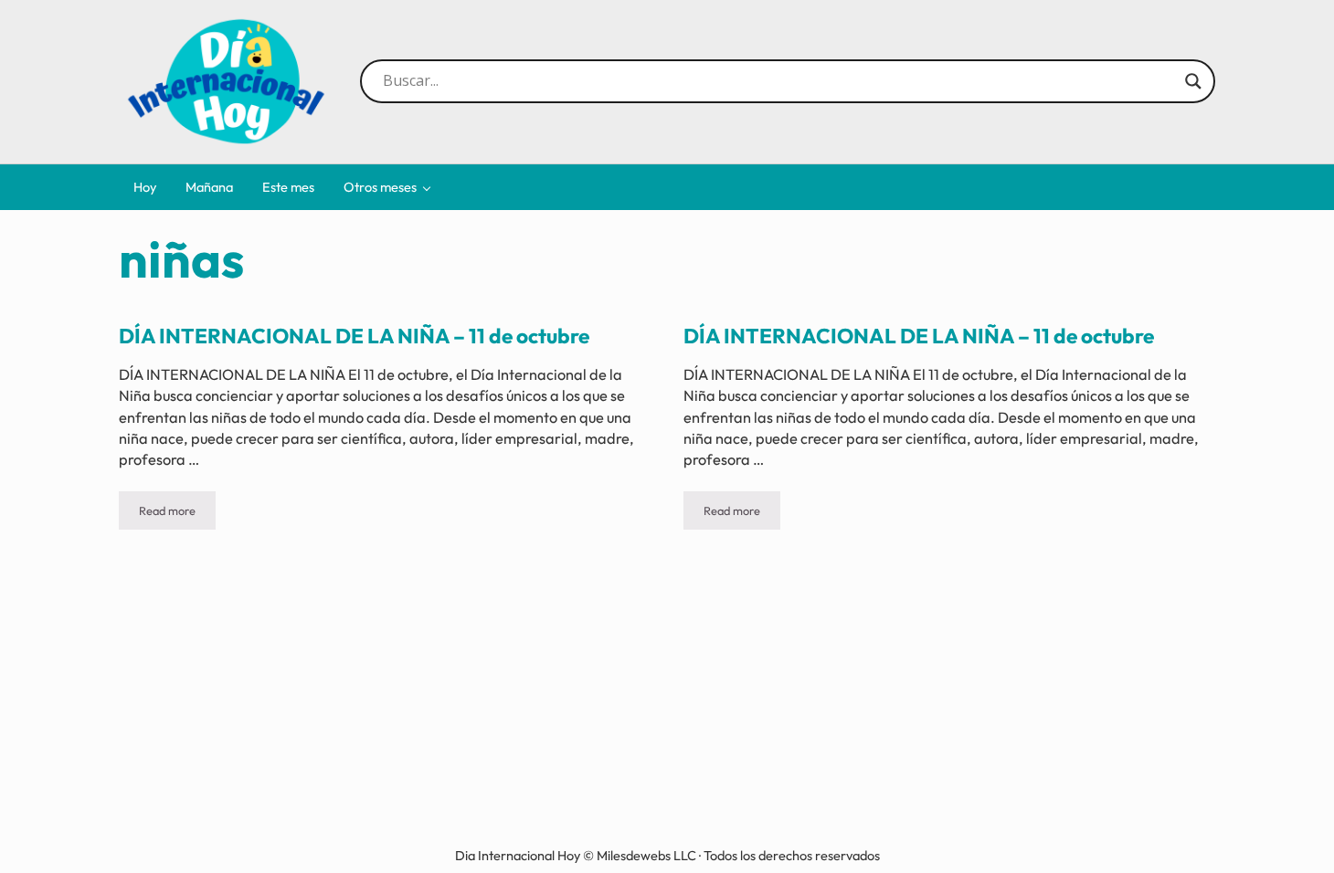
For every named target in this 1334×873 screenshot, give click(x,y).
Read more (177, 513)
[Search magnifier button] (1193, 81)
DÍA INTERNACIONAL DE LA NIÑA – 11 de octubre (354, 336)
